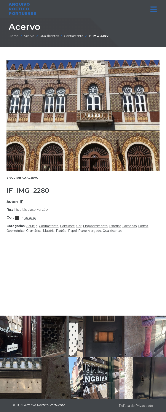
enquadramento (95, 226)
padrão (61, 231)
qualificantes (49, 36)
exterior (115, 226)
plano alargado (89, 231)
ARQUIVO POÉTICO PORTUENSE (22, 9)
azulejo (31, 226)
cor (78, 226)
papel (72, 231)
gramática (34, 231)
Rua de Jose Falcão (31, 210)
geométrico (15, 231)
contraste (67, 226)
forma (143, 226)
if (21, 202)
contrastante (73, 36)
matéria (48, 231)
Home (14, 36)
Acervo (24, 26)
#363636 (28, 218)
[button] (22, 179)
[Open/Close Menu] (153, 9)
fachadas (129, 226)
